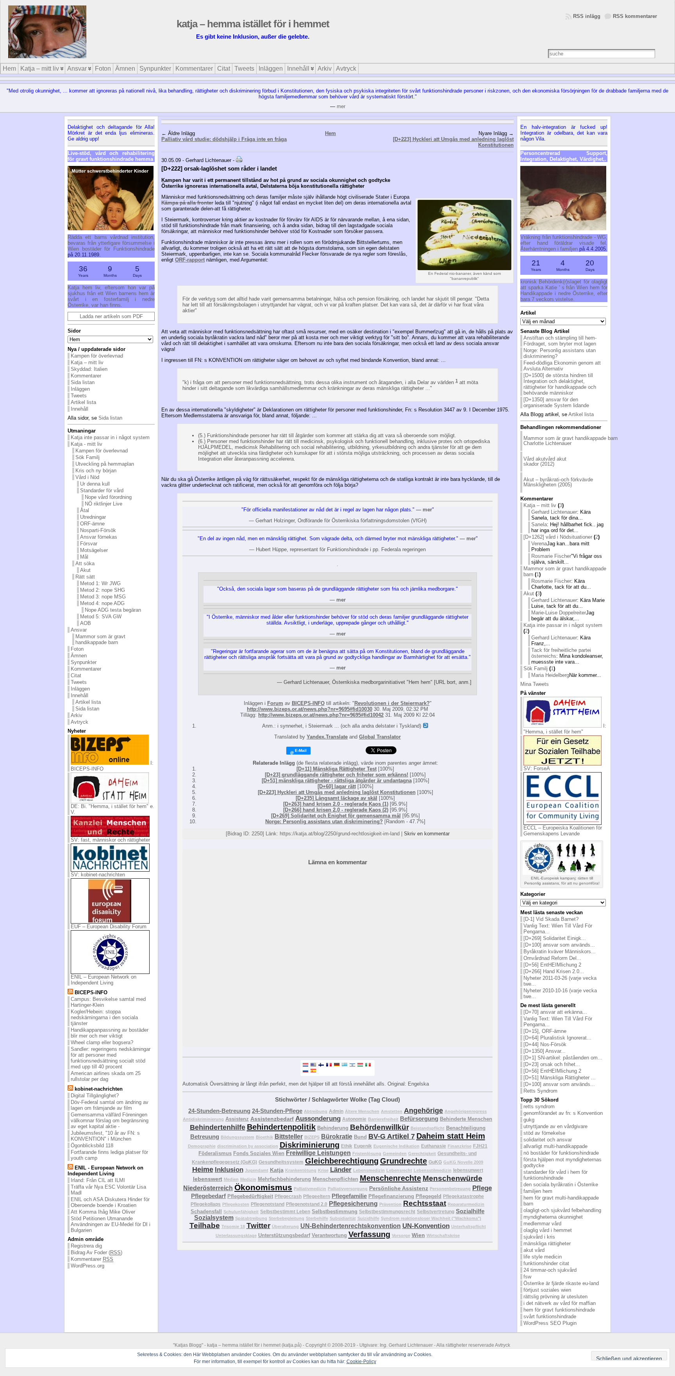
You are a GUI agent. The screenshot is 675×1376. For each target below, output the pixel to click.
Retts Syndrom (540, 1091)
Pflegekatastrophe (463, 1196)
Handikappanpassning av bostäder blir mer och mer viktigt (109, 1033)
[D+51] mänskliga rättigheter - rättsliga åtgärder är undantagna (337, 780)
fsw (527, 1277)
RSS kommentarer (635, 16)
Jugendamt (256, 1170)
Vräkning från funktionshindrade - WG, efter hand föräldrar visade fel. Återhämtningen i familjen (563, 243)
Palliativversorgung (348, 1188)
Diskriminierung (309, 1145)
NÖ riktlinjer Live (103, 504)
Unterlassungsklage (236, 1235)
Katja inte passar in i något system (110, 437)
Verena (539, 543)
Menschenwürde (452, 1178)
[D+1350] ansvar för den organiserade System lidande (556, 402)
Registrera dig (86, 1246)
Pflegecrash (288, 1196)
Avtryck (79, 722)
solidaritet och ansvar (547, 1140)
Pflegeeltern (316, 1196)
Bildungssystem (237, 1137)
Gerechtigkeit (422, 1153)
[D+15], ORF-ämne (544, 1031)
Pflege (482, 1188)
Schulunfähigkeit (241, 1211)
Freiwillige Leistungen (318, 1153)
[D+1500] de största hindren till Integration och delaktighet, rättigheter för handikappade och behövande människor (559, 384)
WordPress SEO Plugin (550, 1323)
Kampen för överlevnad (97, 356)
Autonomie (354, 1118)
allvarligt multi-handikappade (555, 1146)
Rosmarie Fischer (551, 556)
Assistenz (237, 1119)
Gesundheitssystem (281, 1161)
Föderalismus (215, 1153)
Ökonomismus (263, 1187)
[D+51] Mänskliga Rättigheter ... (559, 1078)
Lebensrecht (399, 1170)
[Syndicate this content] (70, 992)
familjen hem (537, 1191)
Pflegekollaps (206, 1204)
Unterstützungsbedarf (284, 1235)
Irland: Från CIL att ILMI (98, 1180)
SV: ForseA (536, 768)
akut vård (534, 1250)
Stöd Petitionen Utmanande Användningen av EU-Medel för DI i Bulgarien (110, 1224)
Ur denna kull (95, 484)
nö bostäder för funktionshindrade (561, 1153)
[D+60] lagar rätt (337, 786)
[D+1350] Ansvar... (544, 1051)
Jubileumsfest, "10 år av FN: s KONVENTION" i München (105, 1136)
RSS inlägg (586, 16)
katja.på (291, 1345)
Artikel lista (83, 402)
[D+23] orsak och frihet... (551, 1064)
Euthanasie (433, 1145)
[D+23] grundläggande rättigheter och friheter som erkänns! (336, 775)
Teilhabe (204, 1225)
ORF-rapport (190, 260)
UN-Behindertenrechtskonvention (350, 1226)
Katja (277, 1170)
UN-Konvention (426, 1226)
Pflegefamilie (349, 1196)
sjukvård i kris (539, 1237)
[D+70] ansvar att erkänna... (555, 1012)
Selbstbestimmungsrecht (387, 1211)
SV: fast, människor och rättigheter (110, 840)
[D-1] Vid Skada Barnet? (551, 919)
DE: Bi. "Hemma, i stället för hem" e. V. (112, 809)
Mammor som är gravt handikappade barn (100, 639)
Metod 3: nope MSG (103, 597)
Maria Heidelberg (550, 675)
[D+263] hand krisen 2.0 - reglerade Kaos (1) (335, 804)
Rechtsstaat (424, 1203)
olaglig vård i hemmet (547, 1230)
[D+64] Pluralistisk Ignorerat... (557, 1038)
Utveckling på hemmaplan (104, 464)
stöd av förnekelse (544, 1133)
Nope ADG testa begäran (113, 610)
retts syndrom (539, 1106)
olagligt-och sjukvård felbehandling (562, 1210)
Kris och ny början (95, 471)
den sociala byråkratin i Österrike (560, 1184)
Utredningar (93, 517)
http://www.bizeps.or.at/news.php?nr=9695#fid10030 (309, 709)
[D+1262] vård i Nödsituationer (557, 537)
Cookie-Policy (361, 1361)
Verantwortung (329, 1235)
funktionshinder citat (546, 1263)
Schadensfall (206, 1211)
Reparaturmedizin (466, 1204)
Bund (360, 1137)
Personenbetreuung (450, 1188)
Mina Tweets (534, 684)
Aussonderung (318, 1118)
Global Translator (380, 737)
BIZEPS (312, 1137)
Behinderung (332, 1128)
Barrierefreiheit (383, 1119)
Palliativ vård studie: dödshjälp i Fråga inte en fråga (224, 139)
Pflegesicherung (353, 1203)
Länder (341, 1169)
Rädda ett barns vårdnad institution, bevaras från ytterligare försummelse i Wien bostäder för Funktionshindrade (111, 243)
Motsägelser (94, 550)
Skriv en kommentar (427, 834)
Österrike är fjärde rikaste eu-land (561, 1283)
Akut (85, 570)
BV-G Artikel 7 (391, 1136)
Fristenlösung (366, 1153)
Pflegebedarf (208, 1196)
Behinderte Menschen (466, 1119)
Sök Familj (87, 457)
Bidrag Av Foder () (96, 1252)
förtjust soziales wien (547, 1290)
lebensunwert (468, 1170)
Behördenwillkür (379, 1127)
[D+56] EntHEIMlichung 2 (552, 965)
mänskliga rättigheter (547, 1243)
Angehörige (423, 1110)
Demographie (202, 1146)
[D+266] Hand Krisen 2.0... (553, 971)
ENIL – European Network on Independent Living (103, 980)
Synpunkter (83, 662)
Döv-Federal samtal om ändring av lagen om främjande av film (109, 1105)
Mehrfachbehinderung (284, 1179)
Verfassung (369, 1234)
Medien (231, 1179)
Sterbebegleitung (286, 1218)
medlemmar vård (542, 1223)
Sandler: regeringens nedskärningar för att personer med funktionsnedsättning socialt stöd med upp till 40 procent (110, 1058)
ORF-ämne (92, 524)
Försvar (88, 543)
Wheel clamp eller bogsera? (102, 1042)
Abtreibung (315, 1111)
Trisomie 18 (233, 1226)
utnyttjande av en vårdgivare (555, 1126)
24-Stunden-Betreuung (219, 1110)
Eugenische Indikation (396, 1146)
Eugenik (363, 1145)
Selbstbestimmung (334, 1211)
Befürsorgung (419, 1118)
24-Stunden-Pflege (277, 1110)
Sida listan (83, 382)
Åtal (84, 510)
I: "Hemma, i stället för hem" (564, 729)
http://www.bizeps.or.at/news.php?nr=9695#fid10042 (321, 715)
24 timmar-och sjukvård (550, 1270)
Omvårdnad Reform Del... (552, 958)
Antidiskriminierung (203, 1119)
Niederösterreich (208, 1188)
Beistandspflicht (428, 1128)
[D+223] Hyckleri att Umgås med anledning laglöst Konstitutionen (337, 792)
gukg (528, 1120)
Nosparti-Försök (98, 530)
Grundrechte (403, 1161)
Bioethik (264, 1137)
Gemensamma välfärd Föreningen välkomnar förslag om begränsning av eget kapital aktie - (109, 1120)
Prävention (390, 1204)
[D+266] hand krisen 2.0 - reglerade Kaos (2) (335, 810)
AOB (85, 623)
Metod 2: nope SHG (102, 590)
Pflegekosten (235, 1204)
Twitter (258, 1225)
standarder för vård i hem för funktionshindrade (555, 1175)
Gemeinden (395, 1153)
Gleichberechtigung (342, 1161)
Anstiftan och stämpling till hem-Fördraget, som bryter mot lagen (559, 341)
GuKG (435, 1161)
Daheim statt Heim (450, 1136)
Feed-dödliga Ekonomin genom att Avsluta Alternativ (562, 366)
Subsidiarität (343, 1218)
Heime (202, 1169)
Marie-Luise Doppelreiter (558, 613)
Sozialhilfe (470, 1211)
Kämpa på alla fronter (187, 203)
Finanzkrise (459, 1146)
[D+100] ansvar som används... (559, 945)
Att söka (85, 563)
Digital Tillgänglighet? (95, 1095)
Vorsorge (401, 1235)
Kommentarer (86, 376)
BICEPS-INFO (308, 703)
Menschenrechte (390, 1178)
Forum (275, 703)
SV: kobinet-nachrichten (98, 875)
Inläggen (80, 389)
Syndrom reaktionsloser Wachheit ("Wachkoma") (431, 1218)
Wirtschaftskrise (443, 1235)
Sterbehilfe (317, 1218)
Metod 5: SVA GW (100, 616)
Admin (336, 1111)
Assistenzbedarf (272, 1119)
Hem (330, 133)
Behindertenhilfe (217, 1127)
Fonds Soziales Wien (258, 1153)
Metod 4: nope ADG (102, 603)
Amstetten (391, 1111)
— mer (424, 510)
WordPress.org (87, 1266)
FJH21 (480, 1145)
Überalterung (285, 1226)
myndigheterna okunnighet (553, 1217)
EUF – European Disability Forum (108, 926)
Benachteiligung (466, 1128)
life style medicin (542, 1257)
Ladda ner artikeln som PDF (111, 316)
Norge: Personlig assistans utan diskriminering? (324, 821)
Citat (76, 675)
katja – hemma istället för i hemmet (253, 23)
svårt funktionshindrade (549, 1316)
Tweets (79, 396)
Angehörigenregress (466, 1111)
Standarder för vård (101, 490)
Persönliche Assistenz (398, 1188)
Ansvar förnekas (98, 537)
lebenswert (207, 1179)
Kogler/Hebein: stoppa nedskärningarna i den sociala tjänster (104, 1017)
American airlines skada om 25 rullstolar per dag (106, 1076)
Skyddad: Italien (89, 369)
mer (341, 106)
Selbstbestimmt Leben (285, 1211)
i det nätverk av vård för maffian (559, 1303)
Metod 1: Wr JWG (100, 583)
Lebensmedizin (369, 1170)
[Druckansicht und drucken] (239, 160)
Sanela (539, 524)
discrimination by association (247, 1146)
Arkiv (76, 715)
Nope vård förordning (108, 497)
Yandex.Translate (327, 737)
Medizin (248, 1179)
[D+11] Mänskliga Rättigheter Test (336, 769)
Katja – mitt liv (87, 362)
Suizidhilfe (368, 1218)
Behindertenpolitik (281, 1127)
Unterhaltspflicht (468, 1226)
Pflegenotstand (267, 1204)
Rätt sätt (85, 577)
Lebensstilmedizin (433, 1170)
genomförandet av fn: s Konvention (563, 1113)
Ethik (346, 1145)
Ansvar (79, 630)
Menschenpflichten (335, 1179)
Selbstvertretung (435, 1211)
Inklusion (229, 1169)
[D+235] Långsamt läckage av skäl (336, 798)
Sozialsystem (214, 1217)
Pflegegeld (428, 1196)
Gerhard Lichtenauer (554, 512)
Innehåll (79, 409)
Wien (418, 1235)
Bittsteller (289, 1136)
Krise (323, 1170)
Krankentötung (300, 1170)
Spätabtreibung (251, 1218)
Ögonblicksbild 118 (92, 1145)
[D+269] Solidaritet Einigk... (554, 938)
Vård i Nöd (87, 477)
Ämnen (79, 656)
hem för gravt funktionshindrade (559, 1310)
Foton (77, 649)
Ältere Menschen (362, 1111)
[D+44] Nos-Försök (544, 1044)
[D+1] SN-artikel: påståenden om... (562, 1058)
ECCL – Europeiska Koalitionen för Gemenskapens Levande (562, 831)
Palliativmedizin (310, 1188)
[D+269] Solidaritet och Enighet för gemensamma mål (336, 816)
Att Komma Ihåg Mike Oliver (103, 1212)
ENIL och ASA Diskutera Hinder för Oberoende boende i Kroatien (110, 1202)
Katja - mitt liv (86, 444)
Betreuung (204, 1136)
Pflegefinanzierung (391, 1196)
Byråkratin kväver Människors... (559, 951)
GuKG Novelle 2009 (463, 1162)
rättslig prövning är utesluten (555, 1296)
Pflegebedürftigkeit (250, 1196)
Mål (84, 557)
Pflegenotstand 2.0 (306, 1204)
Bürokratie (336, 1136)
